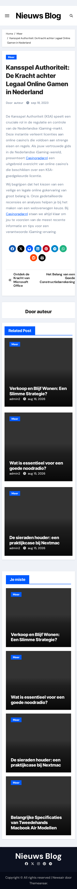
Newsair (58, 877)
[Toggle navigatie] (7, 15)
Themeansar (38, 883)
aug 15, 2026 (36, 474)
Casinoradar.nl (37, 158)
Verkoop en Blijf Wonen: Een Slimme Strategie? (38, 391)
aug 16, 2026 (36, 399)
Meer (11, 57)
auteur (18, 103)
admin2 (15, 399)
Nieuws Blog (38, 15)
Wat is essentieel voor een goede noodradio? (36, 465)
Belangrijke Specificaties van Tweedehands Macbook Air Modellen (36, 822)
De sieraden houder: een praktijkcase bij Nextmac (34, 540)
